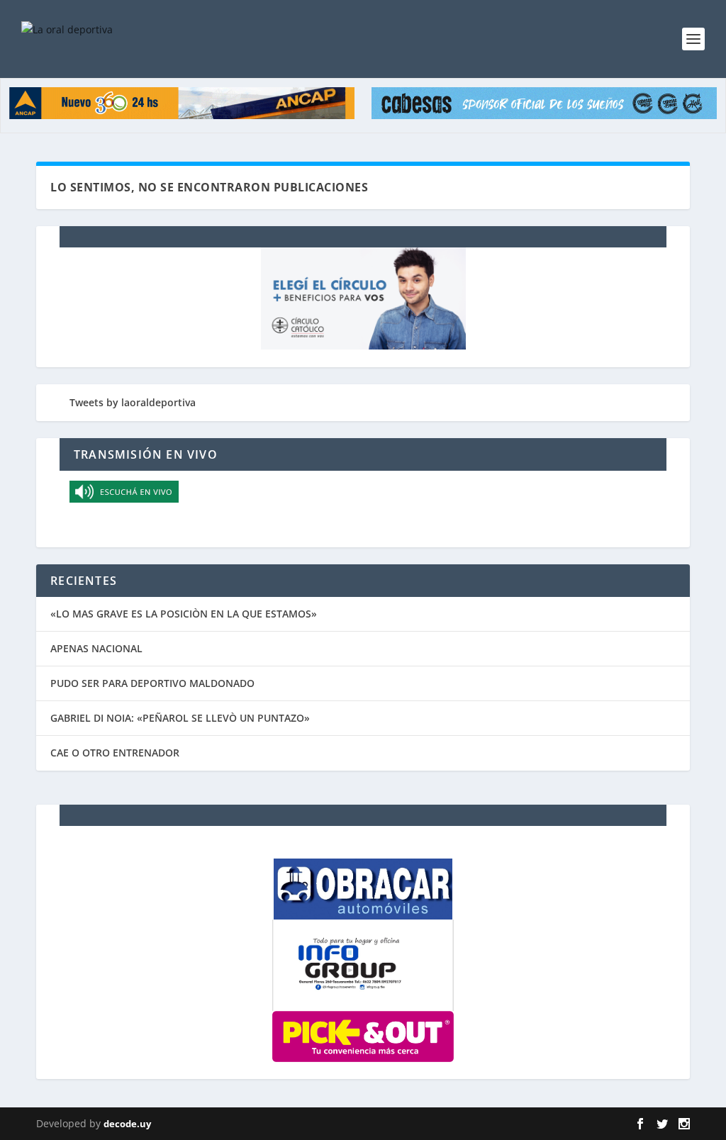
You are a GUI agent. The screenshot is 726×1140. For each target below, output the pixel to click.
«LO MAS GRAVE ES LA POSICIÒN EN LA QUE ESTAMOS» (183, 613)
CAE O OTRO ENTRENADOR (114, 752)
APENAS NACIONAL (96, 648)
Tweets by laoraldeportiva (132, 402)
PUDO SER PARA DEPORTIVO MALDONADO (152, 683)
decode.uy (127, 1123)
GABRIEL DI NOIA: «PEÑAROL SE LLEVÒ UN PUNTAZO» (180, 718)
